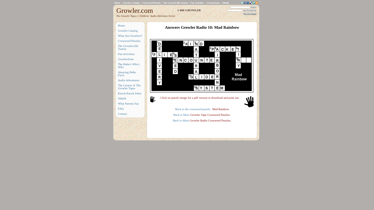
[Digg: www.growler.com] (248, 3)
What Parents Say (128, 103)
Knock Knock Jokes (129, 93)
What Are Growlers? (130, 35)
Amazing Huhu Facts (127, 74)
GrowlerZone (213, 3)
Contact (122, 113)
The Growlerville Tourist (175, 3)
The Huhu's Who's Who (129, 66)
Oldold (225, 3)
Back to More (181, 114)
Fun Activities (197, 3)
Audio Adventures (128, 80)
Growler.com (145, 12)
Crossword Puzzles (151, 3)
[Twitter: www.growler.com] (242, 3)
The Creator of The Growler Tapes (129, 87)
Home (117, 3)
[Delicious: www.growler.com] (251, 3)
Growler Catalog (131, 3)
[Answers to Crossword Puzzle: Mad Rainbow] (202, 92)
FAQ (120, 108)
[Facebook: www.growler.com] (245, 3)
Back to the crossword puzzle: (193, 109)
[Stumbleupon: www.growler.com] (254, 3)
